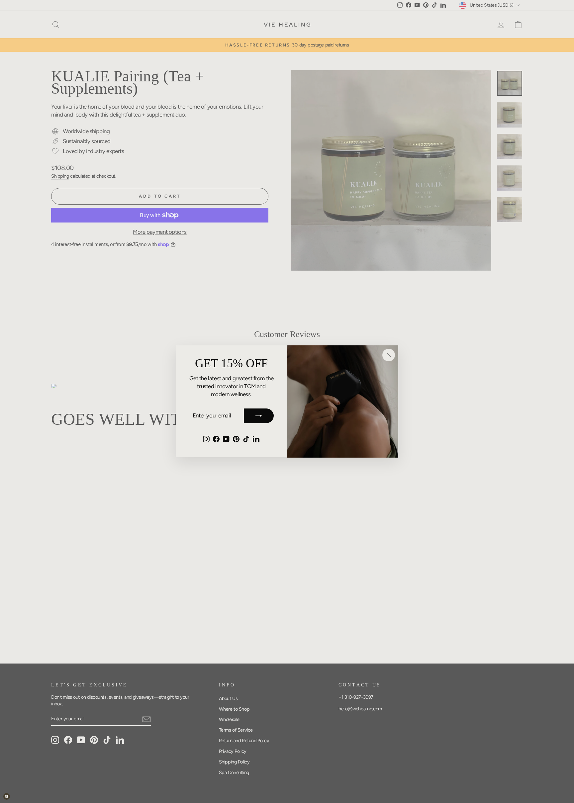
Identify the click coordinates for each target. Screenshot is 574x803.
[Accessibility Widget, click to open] (6, 796)
